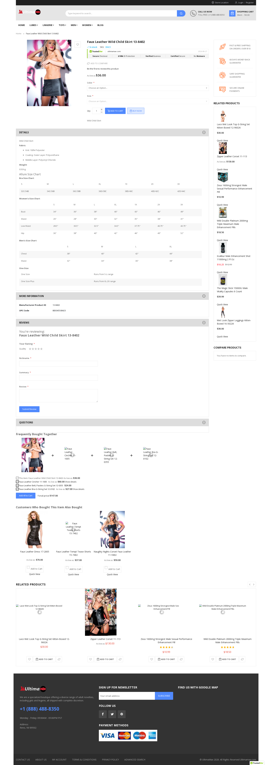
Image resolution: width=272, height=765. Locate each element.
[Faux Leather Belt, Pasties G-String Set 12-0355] (112, 471)
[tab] (112, 132)
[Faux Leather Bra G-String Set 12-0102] (151, 471)
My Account (59, 759)
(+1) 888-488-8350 (216, 14)
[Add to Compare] (59, 659)
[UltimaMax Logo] (29, 12)
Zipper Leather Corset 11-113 (232, 156)
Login (240, 2)
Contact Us (23, 759)
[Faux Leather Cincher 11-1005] (72, 471)
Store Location (222, 2)
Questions (26, 422)
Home (18, 33)
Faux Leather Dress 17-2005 (34, 551)
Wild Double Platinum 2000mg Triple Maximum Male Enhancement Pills (232, 224)
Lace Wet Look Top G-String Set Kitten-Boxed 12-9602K (44, 641)
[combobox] (121, 13)
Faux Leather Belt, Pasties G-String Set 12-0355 (41, 485)
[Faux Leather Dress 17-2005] (34, 547)
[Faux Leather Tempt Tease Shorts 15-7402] (73, 547)
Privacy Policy (110, 759)
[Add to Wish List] (29, 659)
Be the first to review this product (103, 68)
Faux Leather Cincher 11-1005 (33, 481)
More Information (31, 296)
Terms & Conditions (84, 759)
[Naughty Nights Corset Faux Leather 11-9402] (112, 547)
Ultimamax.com (248, 759)
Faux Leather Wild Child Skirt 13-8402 (45, 478)
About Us (41, 759)
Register (250, 2)
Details (24, 132)
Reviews (24, 322)
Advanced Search (134, 759)
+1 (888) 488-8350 (39, 709)
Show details (70, 481)
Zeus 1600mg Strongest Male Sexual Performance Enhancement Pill (234, 188)
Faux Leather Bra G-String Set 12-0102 (37, 489)
